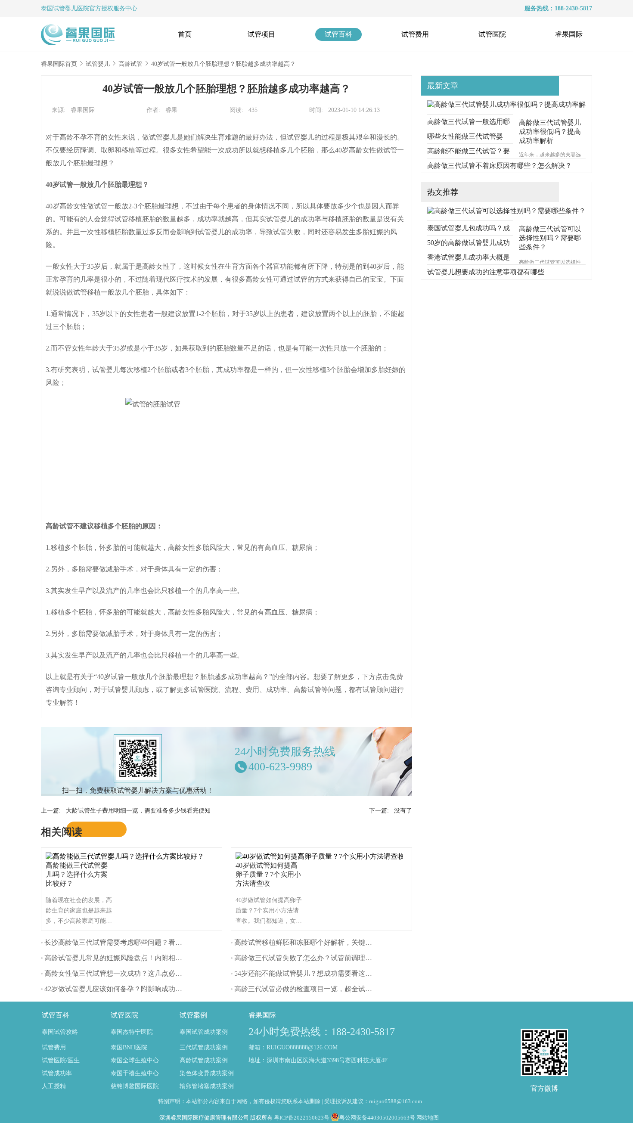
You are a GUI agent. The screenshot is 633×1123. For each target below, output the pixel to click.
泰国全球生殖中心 (135, 1060)
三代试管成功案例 (204, 1047)
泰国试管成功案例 (204, 1032)
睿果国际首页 (59, 64)
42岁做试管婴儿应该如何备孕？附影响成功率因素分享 (127, 989)
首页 (185, 34)
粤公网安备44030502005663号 (377, 1117)
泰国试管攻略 (60, 1032)
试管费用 (415, 34)
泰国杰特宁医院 (132, 1032)
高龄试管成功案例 (204, 1060)
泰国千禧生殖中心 (135, 1073)
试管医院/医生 (61, 1060)
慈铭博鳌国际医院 (135, 1086)
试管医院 (492, 34)
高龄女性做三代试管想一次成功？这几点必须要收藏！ (127, 973)
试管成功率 (57, 1073)
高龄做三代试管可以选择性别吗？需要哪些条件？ (550, 238)
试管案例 (193, 1015)
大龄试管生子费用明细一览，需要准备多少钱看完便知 (138, 810)
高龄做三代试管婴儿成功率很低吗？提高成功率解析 (550, 131)
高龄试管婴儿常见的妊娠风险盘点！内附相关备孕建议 (127, 958)
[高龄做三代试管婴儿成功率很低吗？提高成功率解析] (506, 104)
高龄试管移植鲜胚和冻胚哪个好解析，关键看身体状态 (317, 942)
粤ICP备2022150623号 (301, 1117)
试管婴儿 (98, 64)
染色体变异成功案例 (207, 1073)
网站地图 (427, 1117)
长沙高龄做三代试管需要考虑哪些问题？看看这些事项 (127, 942)
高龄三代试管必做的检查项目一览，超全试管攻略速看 (317, 989)
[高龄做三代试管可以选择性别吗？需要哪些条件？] (506, 210)
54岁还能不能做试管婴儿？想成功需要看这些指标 (310, 973)
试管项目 (261, 34)
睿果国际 (569, 34)
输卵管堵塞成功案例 (207, 1086)
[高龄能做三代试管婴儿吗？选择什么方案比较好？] (127, 856)
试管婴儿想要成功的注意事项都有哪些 (485, 272)
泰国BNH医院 (129, 1047)
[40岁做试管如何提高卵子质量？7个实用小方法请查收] (321, 856)
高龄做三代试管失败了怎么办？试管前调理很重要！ (313, 958)
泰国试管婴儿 (59, 8)
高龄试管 (130, 64)
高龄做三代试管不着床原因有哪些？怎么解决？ (499, 165)
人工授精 (54, 1086)
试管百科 (338, 34)
